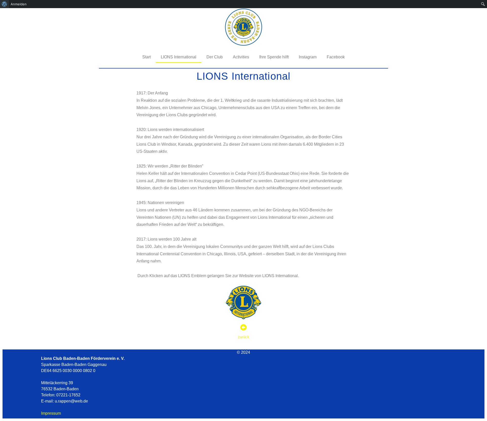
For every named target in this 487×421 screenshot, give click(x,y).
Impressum (51, 413)
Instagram (308, 57)
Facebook (336, 57)
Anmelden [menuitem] (19, 4)
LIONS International (178, 57)
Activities (241, 57)
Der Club (214, 57)
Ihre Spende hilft (274, 57)
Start (146, 57)
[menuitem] (4, 4)
